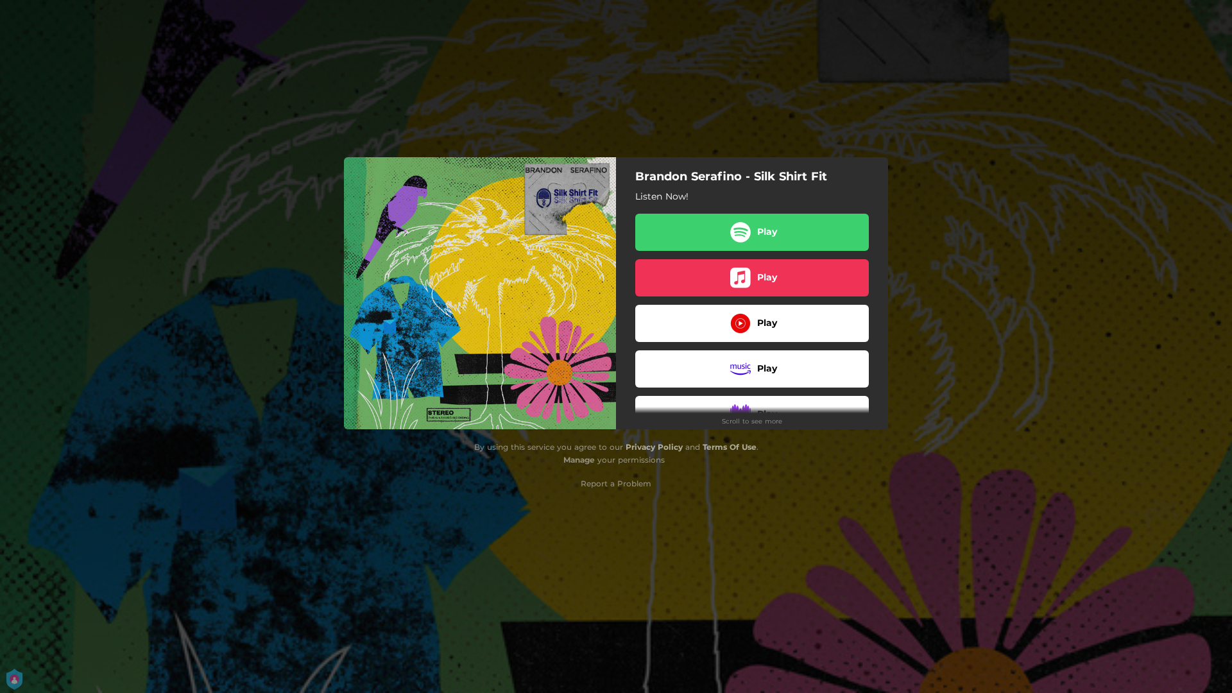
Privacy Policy (654, 447)
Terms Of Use (730, 447)
